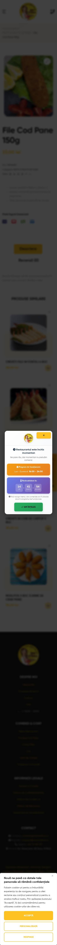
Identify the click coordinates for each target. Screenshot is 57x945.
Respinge (29, 937)
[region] (28, 909)
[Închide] (43, 435)
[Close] (54, 876)
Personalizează (28, 926)
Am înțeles (29, 507)
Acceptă (28, 916)
